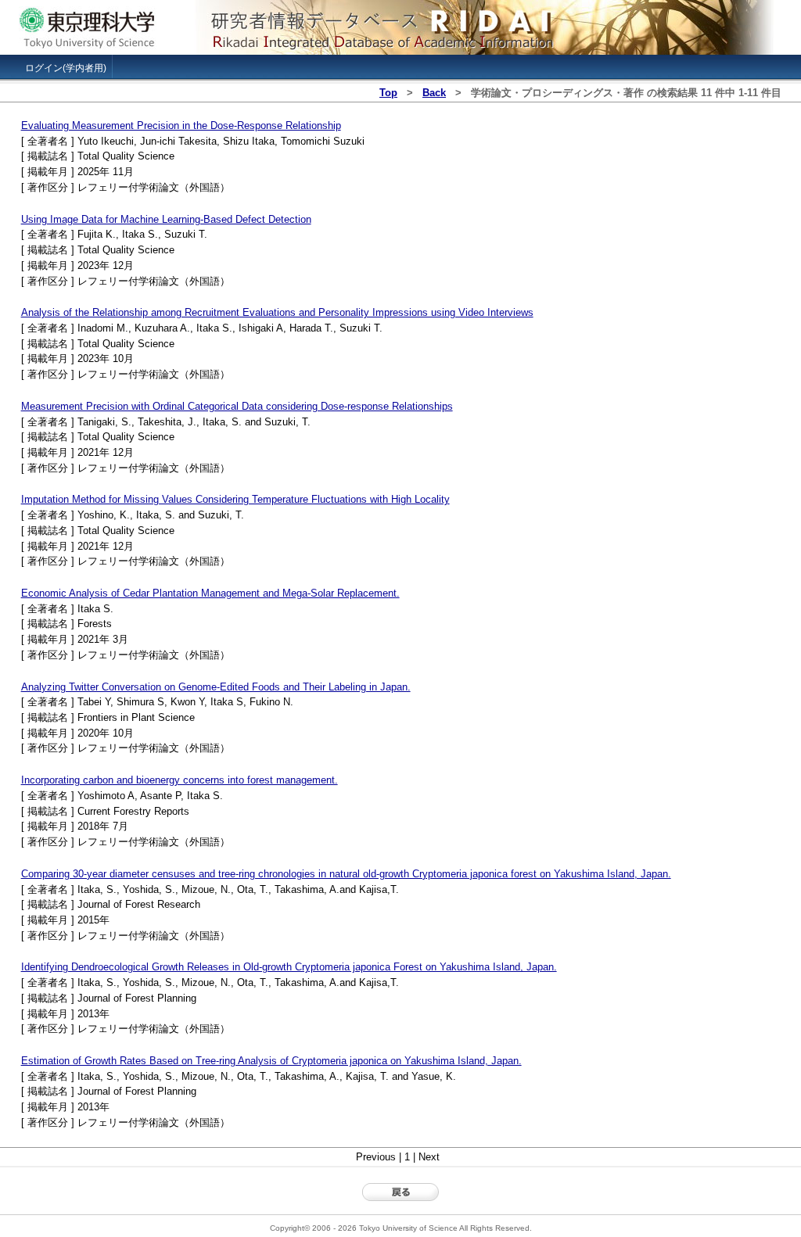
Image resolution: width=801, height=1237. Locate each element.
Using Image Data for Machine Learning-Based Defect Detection (166, 219)
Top (388, 93)
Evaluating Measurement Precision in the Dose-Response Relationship (181, 125)
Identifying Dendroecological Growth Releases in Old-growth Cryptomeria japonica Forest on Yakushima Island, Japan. (289, 967)
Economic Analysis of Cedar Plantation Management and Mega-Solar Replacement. (210, 593)
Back (434, 93)
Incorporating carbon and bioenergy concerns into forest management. (179, 780)
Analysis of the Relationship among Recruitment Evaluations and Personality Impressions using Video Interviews (277, 312)
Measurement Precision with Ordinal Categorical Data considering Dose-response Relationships (237, 406)
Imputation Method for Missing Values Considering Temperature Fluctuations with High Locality (235, 499)
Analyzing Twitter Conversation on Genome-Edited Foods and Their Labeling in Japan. (216, 687)
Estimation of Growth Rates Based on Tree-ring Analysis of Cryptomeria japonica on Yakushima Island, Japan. (271, 1061)
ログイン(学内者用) (65, 68)
